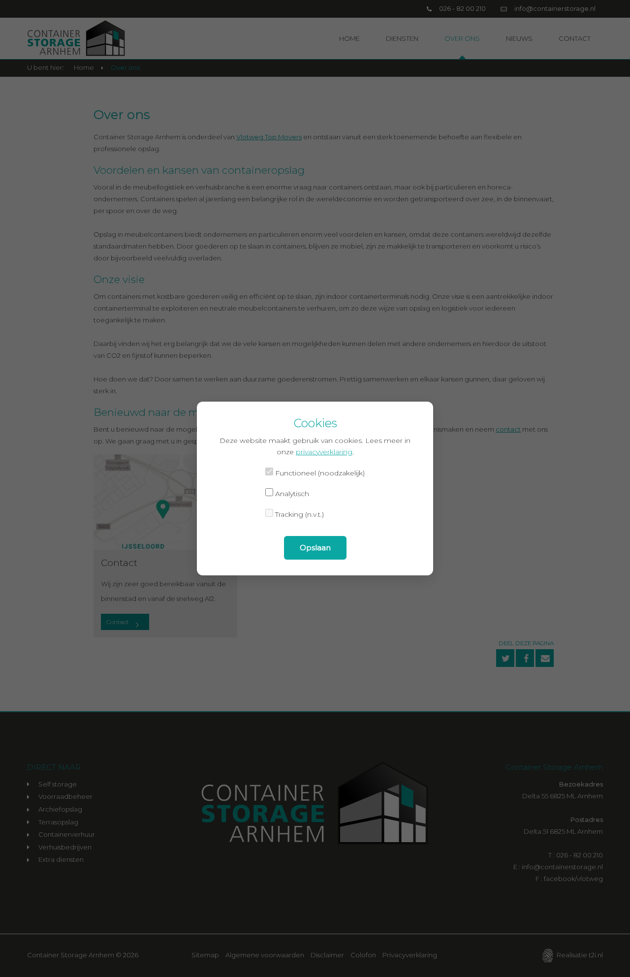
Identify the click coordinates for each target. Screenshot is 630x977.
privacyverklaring (324, 451)
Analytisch (291, 493)
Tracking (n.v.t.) (298, 514)
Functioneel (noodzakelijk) (319, 473)
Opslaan (315, 547)
